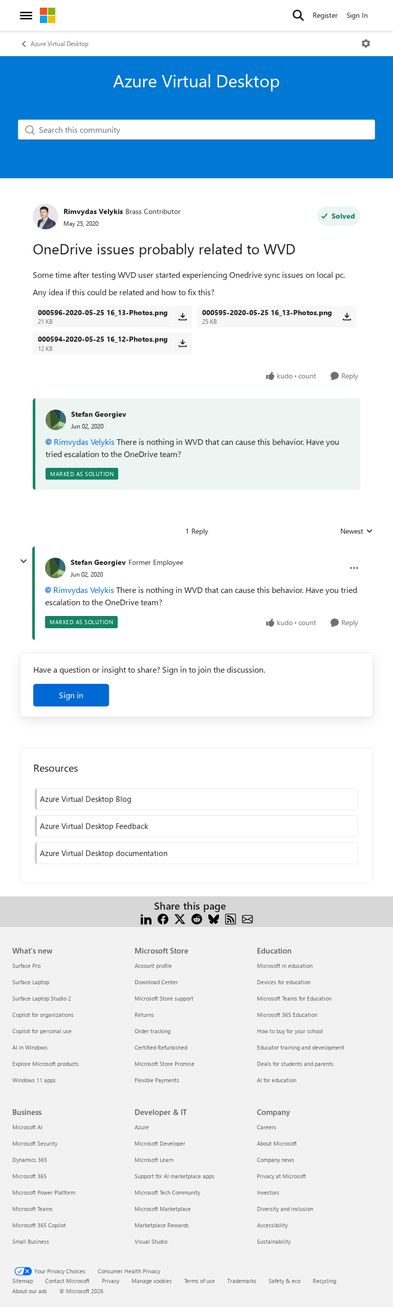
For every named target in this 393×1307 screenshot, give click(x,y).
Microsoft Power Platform (43, 1192)
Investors (268, 1192)
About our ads (29, 1291)
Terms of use (199, 1281)
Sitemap (22, 1281)
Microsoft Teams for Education (294, 998)
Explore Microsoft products (45, 1063)
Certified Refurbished (161, 1047)
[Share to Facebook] (163, 918)
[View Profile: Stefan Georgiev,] (56, 420)
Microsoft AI (27, 1127)
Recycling (324, 1281)
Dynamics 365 (29, 1159)
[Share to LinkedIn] (146, 918)
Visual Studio (151, 1241)
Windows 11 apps (34, 1080)
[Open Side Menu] (26, 15)
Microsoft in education (285, 965)
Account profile (153, 965)
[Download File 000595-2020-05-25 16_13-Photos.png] (346, 316)
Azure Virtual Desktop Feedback (94, 826)
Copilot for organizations (43, 1014)
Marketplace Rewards (162, 1225)
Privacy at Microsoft (281, 1176)
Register (325, 15)
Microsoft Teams (32, 1209)
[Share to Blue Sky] (213, 918)
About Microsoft (277, 1143)
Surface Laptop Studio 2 (41, 998)
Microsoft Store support (164, 998)
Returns (144, 1014)
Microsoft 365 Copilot (39, 1225)
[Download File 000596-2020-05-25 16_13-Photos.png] (182, 316)
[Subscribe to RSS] (230, 918)
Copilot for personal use (42, 1031)
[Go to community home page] (47, 15)
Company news (275, 1159)
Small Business (30, 1241)
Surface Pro (26, 965)
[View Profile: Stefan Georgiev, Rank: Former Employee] (55, 568)
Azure (142, 1127)
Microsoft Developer (160, 1143)
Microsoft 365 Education (287, 1014)
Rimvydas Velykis (93, 211)
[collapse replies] (23, 561)
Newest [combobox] (356, 531)
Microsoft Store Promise (164, 1063)
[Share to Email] (247, 918)
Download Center (156, 982)
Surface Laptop (30, 982)
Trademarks (241, 1281)
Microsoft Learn (154, 1159)
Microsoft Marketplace (163, 1209)
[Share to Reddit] (196, 918)
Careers (266, 1127)
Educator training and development (300, 1047)
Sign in (71, 695)
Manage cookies (152, 1281)
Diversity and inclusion (285, 1209)
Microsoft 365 (29, 1176)
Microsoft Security (34, 1143)
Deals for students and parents (295, 1063)
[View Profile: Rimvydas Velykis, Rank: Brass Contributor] (45, 216)
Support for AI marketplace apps (174, 1176)
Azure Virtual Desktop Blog (86, 799)
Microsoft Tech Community (167, 1192)
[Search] (298, 15)
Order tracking (152, 1031)
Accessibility (272, 1225)
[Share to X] (179, 918)
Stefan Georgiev (98, 414)
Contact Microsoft (67, 1281)
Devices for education (284, 982)
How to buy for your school (290, 1031)
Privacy (110, 1281)
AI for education (276, 1080)
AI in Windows (30, 1047)
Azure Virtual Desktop (60, 43)
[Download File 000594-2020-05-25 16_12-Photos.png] (182, 343)
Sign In (357, 15)
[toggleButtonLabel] (366, 43)
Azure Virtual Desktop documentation (103, 853)
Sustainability (274, 1241)
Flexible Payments (157, 1080)
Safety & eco (284, 1281)
